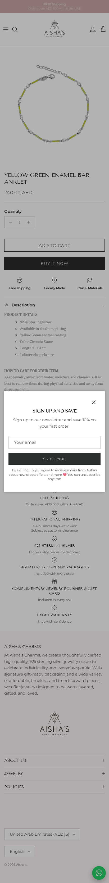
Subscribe (54, 459)
